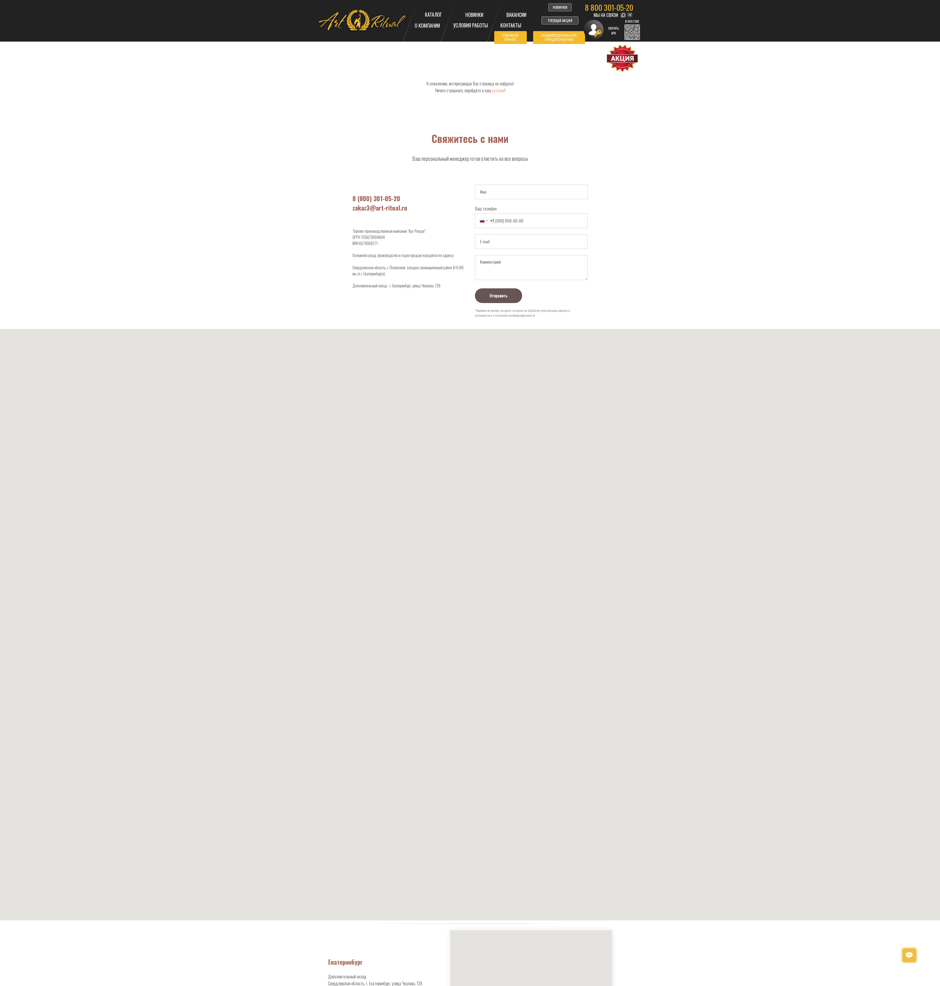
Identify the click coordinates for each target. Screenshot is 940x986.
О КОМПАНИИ (427, 25)
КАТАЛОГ (433, 14)
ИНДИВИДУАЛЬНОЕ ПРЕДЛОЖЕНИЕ (559, 37)
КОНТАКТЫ (510, 25)
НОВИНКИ (474, 14)
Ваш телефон (486, 208)
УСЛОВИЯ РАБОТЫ (470, 25)
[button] (632, 32)
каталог (498, 90)
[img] (623, 15)
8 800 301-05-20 (609, 7)
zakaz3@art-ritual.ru (379, 207)
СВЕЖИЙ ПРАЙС (510, 37)
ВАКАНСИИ (516, 14)
